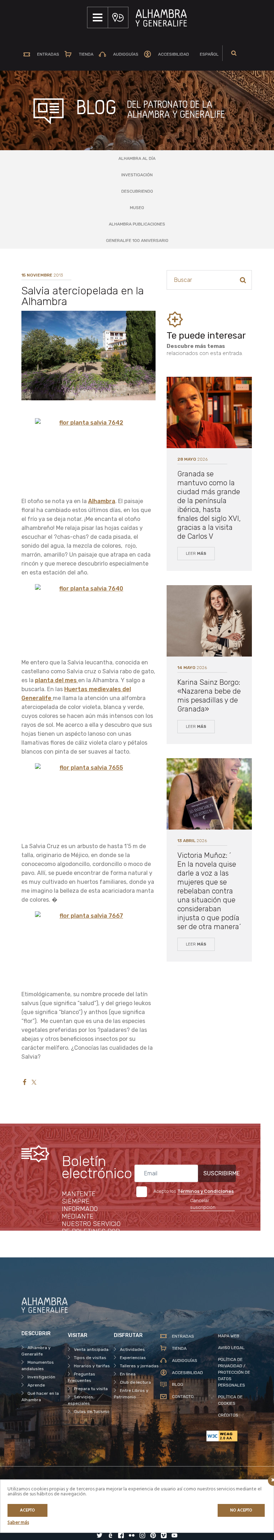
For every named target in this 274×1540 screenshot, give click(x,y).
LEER (196, 553)
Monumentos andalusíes (37, 1365)
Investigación (137, 174)
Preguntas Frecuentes (81, 1377)
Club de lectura (135, 1382)
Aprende (36, 1385)
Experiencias (133, 1357)
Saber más (18, 1523)
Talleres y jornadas (139, 1365)
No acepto (241, 1510)
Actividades (132, 1349)
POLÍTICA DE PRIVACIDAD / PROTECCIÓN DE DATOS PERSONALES (234, 1372)
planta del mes (56, 680)
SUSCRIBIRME (219, 1173)
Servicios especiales (80, 1400)
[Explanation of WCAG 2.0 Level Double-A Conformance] (229, 1436)
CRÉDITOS (228, 1415)
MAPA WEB (228, 1335)
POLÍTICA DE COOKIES (230, 1400)
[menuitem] (206, 54)
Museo (137, 207)
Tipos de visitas (90, 1357)
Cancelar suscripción (202, 1204)
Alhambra (101, 501)
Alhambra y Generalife (36, 1351)
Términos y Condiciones (205, 1191)
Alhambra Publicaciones (137, 224)
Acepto (27, 1510)
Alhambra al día (137, 158)
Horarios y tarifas (92, 1365)
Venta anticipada (91, 1349)
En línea (128, 1374)
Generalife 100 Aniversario (137, 240)
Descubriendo (137, 191)
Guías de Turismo (92, 1411)
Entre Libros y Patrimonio (131, 1393)
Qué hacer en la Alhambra (40, 1396)
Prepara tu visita (91, 1388)
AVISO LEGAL (231, 1347)
